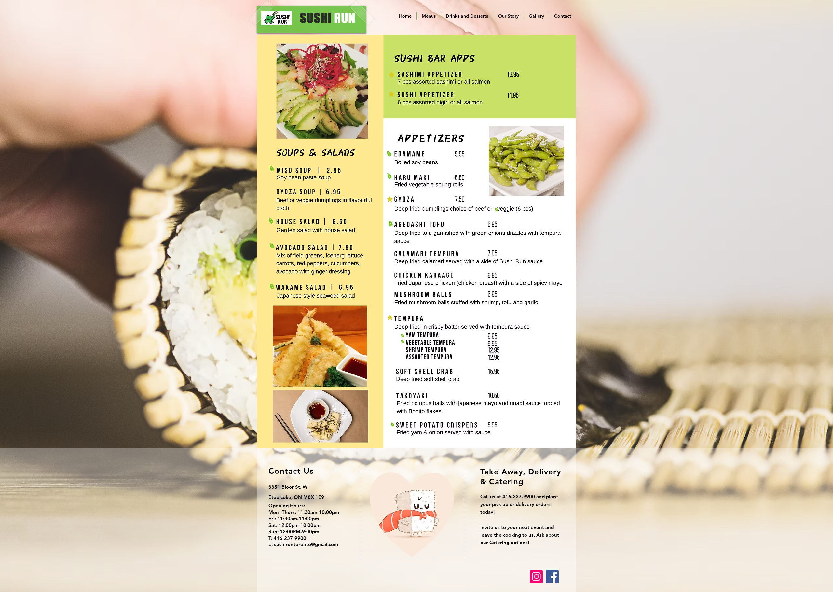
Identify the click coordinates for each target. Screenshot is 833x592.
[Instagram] (536, 576)
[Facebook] (552, 576)
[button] (429, 16)
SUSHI (327, 18)
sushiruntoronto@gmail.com (306, 544)
